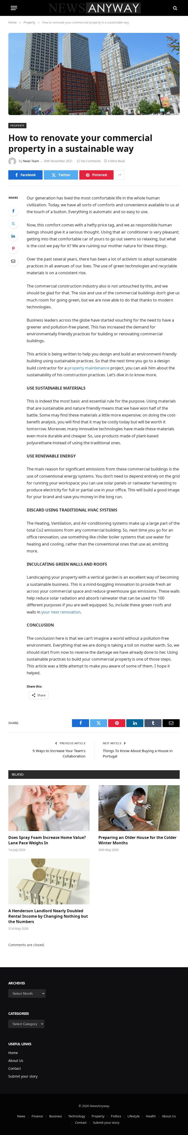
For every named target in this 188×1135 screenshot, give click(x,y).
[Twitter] (13, 223)
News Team (31, 161)
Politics (116, 1116)
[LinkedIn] (13, 236)
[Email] (13, 261)
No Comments (91, 161)
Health (151, 1116)
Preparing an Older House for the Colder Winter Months (137, 840)
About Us (15, 1060)
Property (17, 125)
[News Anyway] (94, 8)
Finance (37, 1116)
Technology (76, 1116)
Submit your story (22, 1076)
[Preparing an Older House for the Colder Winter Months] (139, 808)
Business (55, 1116)
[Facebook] (13, 211)
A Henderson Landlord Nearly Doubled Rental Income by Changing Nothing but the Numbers (48, 916)
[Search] (174, 7)
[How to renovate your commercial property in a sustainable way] (94, 74)
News (21, 1116)
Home (13, 1052)
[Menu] (14, 7)
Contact (14, 1068)
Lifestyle (134, 1116)
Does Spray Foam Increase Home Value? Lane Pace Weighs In (47, 840)
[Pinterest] (13, 248)
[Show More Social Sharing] (120, 175)
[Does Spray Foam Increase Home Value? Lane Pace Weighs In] (49, 808)
